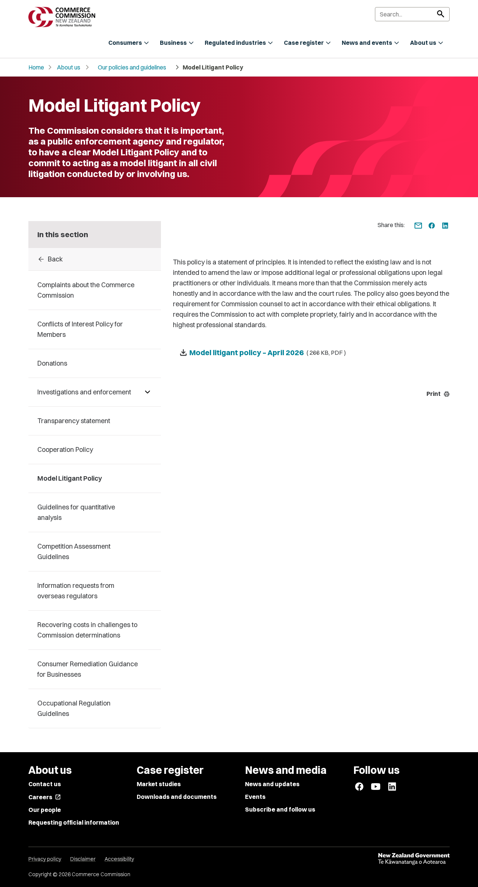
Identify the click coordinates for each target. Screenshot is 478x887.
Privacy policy (44, 859)
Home (36, 67)
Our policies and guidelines (132, 67)
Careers (44, 797)
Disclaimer (83, 859)
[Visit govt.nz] (414, 859)
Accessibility (119, 859)
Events (255, 796)
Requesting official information (73, 822)
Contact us (44, 784)
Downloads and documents (177, 796)
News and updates (272, 784)
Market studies (159, 784)
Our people (44, 809)
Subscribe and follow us (280, 809)
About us (68, 67)
